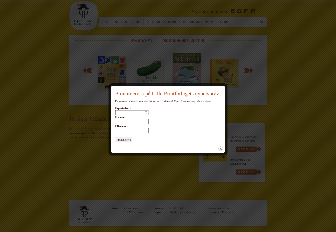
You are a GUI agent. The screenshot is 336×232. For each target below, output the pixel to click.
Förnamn (120, 117)
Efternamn (121, 126)
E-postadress (123, 108)
